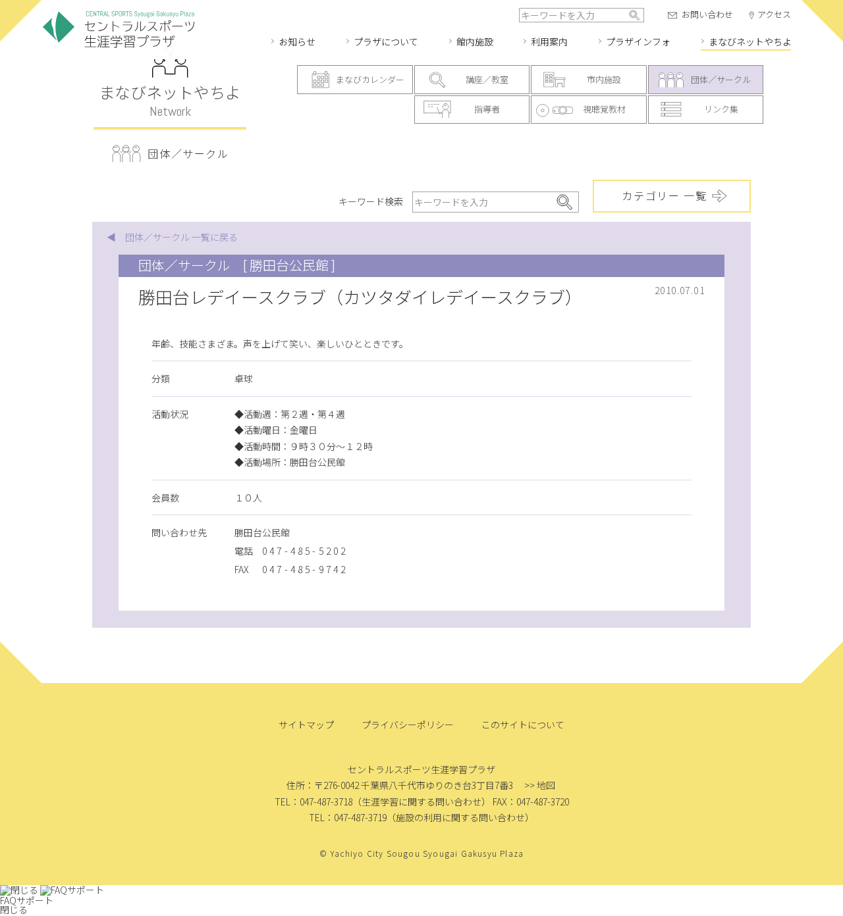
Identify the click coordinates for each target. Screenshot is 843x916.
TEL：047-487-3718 (313, 801)
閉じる (14, 909)
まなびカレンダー (370, 79)
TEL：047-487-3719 (348, 817)
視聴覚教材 (604, 109)
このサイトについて (522, 724)
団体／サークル (721, 79)
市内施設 (604, 79)
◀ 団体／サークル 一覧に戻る (172, 236)
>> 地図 (539, 785)
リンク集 (721, 109)
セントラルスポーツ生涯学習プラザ (118, 30)
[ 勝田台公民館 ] (289, 264)
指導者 (487, 109)
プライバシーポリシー (408, 724)
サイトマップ (306, 724)
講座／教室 (487, 79)
